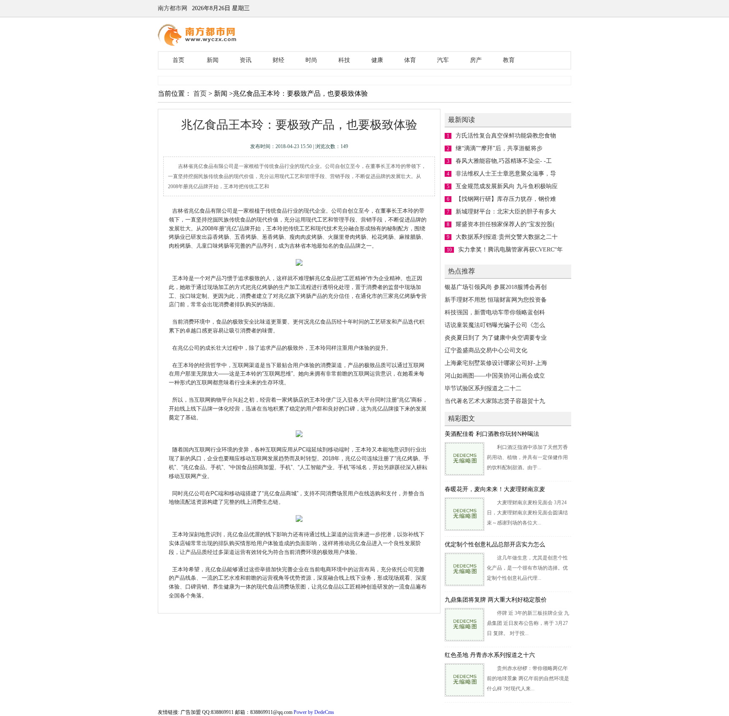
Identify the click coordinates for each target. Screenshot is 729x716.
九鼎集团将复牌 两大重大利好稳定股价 (496, 600)
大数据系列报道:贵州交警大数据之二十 (507, 237)
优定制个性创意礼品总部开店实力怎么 (495, 544)
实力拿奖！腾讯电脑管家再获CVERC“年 (510, 249)
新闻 (213, 60)
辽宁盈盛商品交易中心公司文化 (486, 350)
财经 (278, 60)
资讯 (245, 60)
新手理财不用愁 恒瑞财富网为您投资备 (496, 300)
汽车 (443, 60)
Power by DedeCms (314, 712)
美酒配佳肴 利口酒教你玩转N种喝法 (492, 434)
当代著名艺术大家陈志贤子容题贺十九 (495, 401)
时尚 (311, 60)
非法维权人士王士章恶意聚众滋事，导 (506, 173)
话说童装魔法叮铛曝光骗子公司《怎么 (495, 325)
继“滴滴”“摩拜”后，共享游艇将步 (499, 148)
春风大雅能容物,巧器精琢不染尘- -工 (504, 161)
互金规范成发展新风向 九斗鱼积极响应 (507, 186)
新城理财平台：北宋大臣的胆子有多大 (506, 211)
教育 (509, 60)
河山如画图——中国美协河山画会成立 (495, 376)
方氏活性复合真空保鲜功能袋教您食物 (506, 135)
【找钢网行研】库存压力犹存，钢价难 (506, 199)
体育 (410, 60)
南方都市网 (172, 8)
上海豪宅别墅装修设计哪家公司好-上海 (496, 363)
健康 (377, 60)
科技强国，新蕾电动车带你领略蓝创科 (495, 312)
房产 (476, 60)
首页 (178, 60)
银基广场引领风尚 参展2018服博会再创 (496, 287)
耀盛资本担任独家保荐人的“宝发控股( (505, 224)
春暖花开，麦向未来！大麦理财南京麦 (495, 489)
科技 (344, 60)
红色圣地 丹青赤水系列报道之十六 (490, 655)
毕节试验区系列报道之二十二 (483, 388)
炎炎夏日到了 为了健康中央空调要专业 (496, 338)
